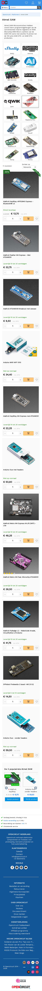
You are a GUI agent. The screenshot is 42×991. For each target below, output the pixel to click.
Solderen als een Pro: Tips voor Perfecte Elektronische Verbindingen (19, 942)
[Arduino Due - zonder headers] (21, 721)
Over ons (19, 906)
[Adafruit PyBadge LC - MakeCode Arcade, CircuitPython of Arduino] (21, 614)
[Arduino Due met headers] (21, 453)
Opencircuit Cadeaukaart (19, 925)
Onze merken (19, 914)
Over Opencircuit (19, 902)
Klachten (19, 897)
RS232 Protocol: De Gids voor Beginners (19, 950)
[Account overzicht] (31, 3)
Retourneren (19, 889)
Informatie (19, 883)
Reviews (19, 908)
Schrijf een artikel (19, 928)
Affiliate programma (19, 931)
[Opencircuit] (21, 987)
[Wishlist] (24, 3)
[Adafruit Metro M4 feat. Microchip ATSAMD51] (21, 560)
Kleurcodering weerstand (19, 934)
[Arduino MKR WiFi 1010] (21, 346)
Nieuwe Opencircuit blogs (19, 939)
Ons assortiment (19, 911)
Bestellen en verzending (19, 886)
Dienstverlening (19, 922)
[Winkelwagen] (37, 3)
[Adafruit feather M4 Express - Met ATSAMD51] (21, 238)
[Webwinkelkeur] (21, 981)
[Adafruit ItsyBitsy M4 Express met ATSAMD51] (21, 399)
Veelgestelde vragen (19, 917)
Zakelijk (19, 851)
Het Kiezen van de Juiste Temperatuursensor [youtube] (19, 945)
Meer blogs (19, 953)
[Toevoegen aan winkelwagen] (28, 219)
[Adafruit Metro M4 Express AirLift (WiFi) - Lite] (21, 507)
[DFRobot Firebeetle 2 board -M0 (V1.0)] (21, 668)
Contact (19, 854)
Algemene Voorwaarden (19, 892)
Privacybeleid (19, 895)
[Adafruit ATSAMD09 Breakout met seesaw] (21, 292)
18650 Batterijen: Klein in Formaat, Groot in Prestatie (19, 947)
